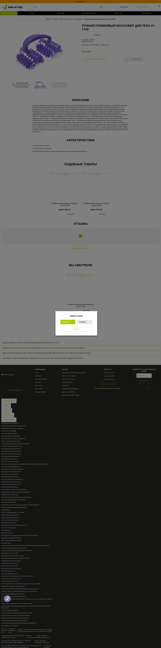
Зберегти (76, 329)
